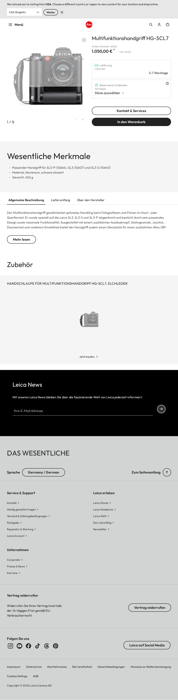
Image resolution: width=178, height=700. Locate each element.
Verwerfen (62, 12)
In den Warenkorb (131, 122)
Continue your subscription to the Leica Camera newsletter (161, 409)
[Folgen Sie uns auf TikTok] (37, 645)
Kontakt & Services (131, 111)
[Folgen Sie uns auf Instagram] (10, 645)
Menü (19, 24)
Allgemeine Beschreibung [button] (26, 200)
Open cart (167, 24)
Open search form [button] (150, 24)
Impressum (14, 666)
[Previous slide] (75, 120)
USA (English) (17, 12)
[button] (167, 472)
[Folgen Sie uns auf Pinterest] (55, 645)
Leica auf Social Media (147, 645)
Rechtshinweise (57, 666)
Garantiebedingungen (111, 666)
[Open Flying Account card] (159, 24)
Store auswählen (107, 93)
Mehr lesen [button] (21, 239)
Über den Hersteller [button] (91, 200)
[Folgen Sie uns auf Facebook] (28, 645)
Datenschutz (34, 666)
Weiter (50, 12)
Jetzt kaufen (87, 356)
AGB (35, 676)
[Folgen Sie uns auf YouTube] (19, 645)
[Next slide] (82, 120)
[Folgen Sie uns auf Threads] (46, 645)
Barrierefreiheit (82, 666)
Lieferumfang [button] (60, 200)
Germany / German (43, 472)
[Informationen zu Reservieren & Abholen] (167, 83)
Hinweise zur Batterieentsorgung (151, 666)
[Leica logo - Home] (89, 24)
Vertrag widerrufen (149, 607)
